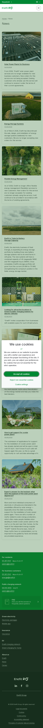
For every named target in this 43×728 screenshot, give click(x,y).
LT (21, 349)
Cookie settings (21, 384)
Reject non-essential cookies (21, 380)
